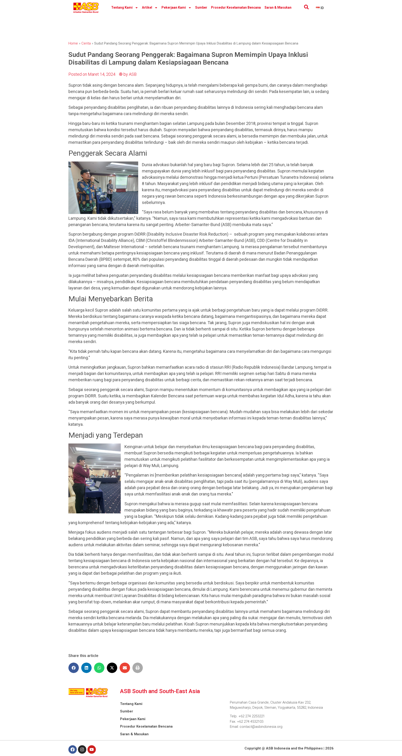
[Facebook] (72, 749)
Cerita (86, 43)
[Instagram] (82, 749)
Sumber (201, 7)
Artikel (147, 7)
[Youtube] (91, 749)
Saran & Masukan (278, 7)
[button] (73, 668)
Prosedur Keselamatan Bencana (236, 7)
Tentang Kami (122, 7)
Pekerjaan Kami (173, 7)
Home (73, 43)
